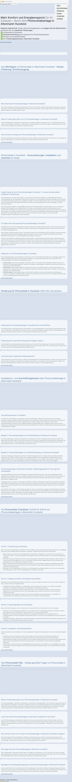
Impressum (2, 779)
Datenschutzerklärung (12, 779)
